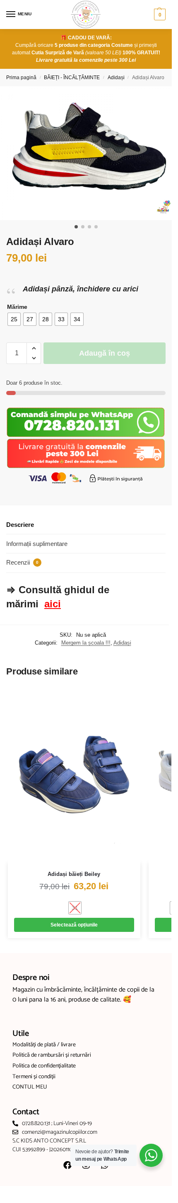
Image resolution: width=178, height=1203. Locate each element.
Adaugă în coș (104, 353)
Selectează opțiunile (74, 925)
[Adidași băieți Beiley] (74, 774)
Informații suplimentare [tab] (36, 543)
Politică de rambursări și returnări (51, 1055)
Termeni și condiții (33, 1077)
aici (52, 603)
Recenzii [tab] (22, 562)
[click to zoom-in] (89, 153)
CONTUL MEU (29, 1087)
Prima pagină (21, 77)
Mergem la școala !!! (86, 643)
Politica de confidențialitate (44, 1066)
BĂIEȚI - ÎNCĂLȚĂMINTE (72, 77)
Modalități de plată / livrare (44, 1045)
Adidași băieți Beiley (74, 874)
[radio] (14, 319)
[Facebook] (67, 1165)
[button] (159, 14)
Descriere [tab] (20, 524)
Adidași (116, 77)
